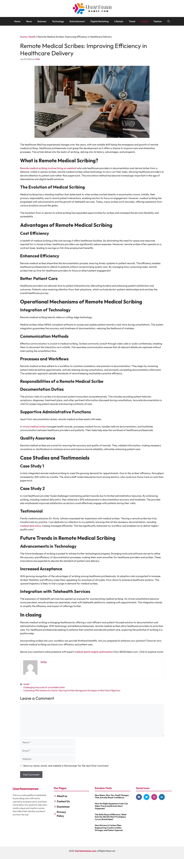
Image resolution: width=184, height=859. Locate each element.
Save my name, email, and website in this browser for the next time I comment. (66, 765)
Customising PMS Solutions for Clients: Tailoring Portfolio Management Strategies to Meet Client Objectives (71, 690)
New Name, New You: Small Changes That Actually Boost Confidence (112, 796)
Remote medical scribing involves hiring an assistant (48, 168)
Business (42, 21)
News (29, 21)
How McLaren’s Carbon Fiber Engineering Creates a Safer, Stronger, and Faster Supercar (109, 827)
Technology (58, 21)
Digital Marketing (100, 21)
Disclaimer (63, 806)
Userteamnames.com (85, 850)
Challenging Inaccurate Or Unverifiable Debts (44, 687)
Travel (132, 21)
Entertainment (77, 21)
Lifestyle (118, 21)
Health (144, 21)
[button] (169, 21)
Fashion (158, 21)
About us (62, 796)
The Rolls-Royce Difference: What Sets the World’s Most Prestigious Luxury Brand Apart (110, 817)
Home (17, 21)
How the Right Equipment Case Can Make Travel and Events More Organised (111, 806)
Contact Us (63, 801)
